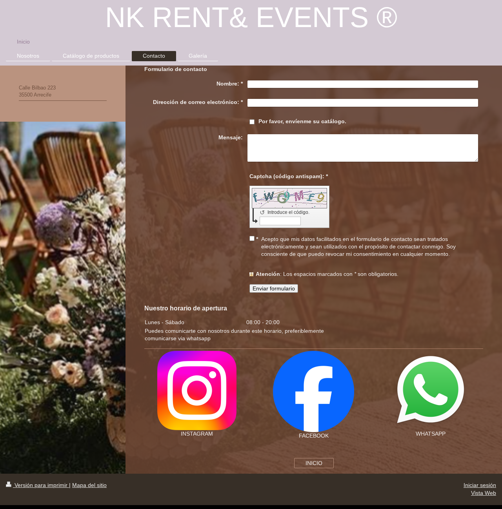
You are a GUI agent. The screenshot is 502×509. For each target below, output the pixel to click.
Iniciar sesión (480, 485)
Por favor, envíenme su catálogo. (302, 121)
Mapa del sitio (89, 485)
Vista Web (483, 493)
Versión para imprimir (41, 485)
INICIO (314, 463)
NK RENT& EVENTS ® (251, 17)
